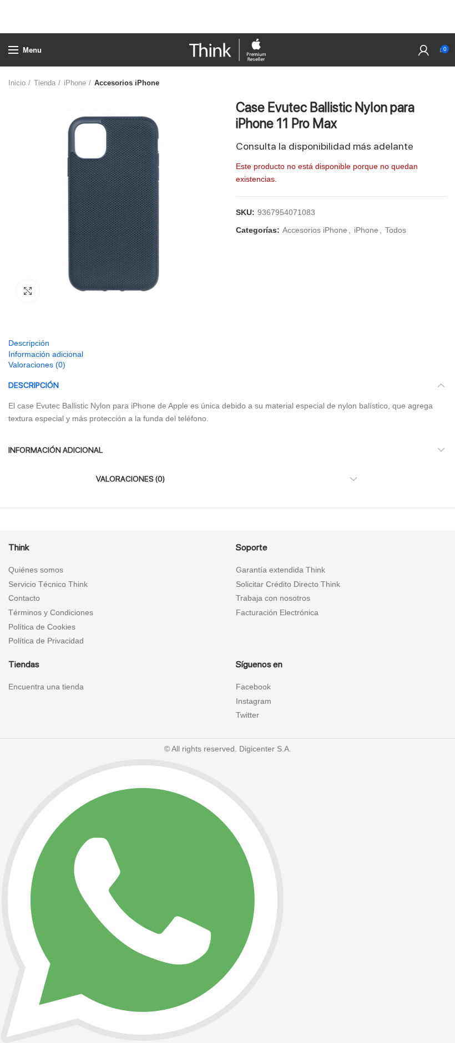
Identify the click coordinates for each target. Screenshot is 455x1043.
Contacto (24, 598)
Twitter (247, 714)
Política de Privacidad (46, 640)
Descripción (28, 343)
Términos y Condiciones (50, 612)
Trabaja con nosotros (273, 598)
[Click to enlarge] (28, 291)
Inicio (17, 83)
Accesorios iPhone (126, 83)
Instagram (253, 701)
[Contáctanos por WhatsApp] (142, 900)
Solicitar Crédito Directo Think (288, 584)
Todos (395, 230)
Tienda (44, 83)
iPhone (75, 83)
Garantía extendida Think (280, 569)
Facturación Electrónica (277, 612)
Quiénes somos (35, 569)
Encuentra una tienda (46, 686)
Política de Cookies (41, 626)
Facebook (253, 686)
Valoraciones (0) (36, 364)
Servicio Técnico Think (48, 584)
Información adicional (45, 354)
